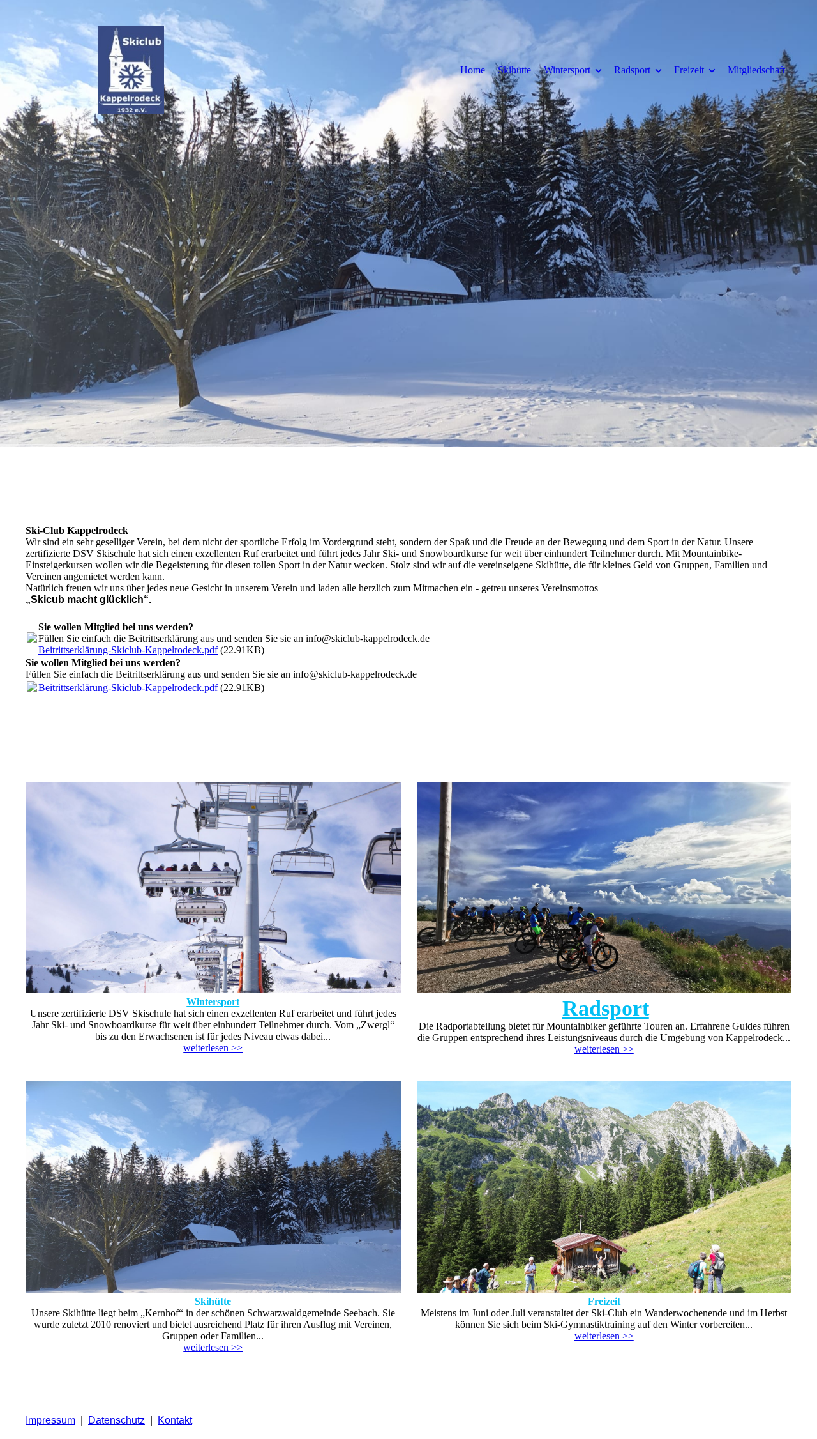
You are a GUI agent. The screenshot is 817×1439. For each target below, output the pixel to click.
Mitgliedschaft (756, 70)
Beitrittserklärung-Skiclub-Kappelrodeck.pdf (128, 649)
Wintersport (567, 70)
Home (472, 70)
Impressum (50, 1420)
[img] (131, 70)
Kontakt (175, 1420)
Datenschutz (116, 1420)
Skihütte (514, 70)
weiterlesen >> (213, 1047)
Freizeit (689, 70)
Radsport (632, 70)
